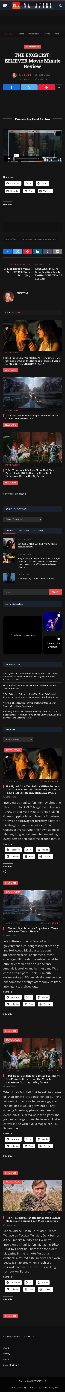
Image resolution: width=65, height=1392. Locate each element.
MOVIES (9, 530)
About (6, 1348)
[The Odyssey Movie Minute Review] (9, 578)
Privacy (6, 1353)
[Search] (60, 5)
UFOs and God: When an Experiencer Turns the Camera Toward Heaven (32, 417)
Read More (10, 370)
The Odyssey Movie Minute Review (36, 578)
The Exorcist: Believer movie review (38, 239)
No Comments (26, 79)
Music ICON (24, 530)
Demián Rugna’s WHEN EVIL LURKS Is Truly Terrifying (17, 272)
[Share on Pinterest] (46, 87)
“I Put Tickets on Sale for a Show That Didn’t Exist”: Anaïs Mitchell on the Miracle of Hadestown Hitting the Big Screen (30, 473)
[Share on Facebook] (11, 87)
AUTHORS (38, 530)
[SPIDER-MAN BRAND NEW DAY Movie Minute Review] (9, 543)
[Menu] (5, 5)
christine (26, 75)
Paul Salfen (10, 239)
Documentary (13, 892)
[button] (22, 635)
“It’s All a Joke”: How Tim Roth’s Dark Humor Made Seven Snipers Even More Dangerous (29, 704)
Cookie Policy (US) (11, 1365)
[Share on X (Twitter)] (29, 87)
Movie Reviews (13, 750)
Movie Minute (32, 46)
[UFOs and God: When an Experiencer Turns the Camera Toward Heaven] (32, 392)
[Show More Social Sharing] (59, 87)
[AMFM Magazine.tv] (32, 5)
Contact (6, 1359)
